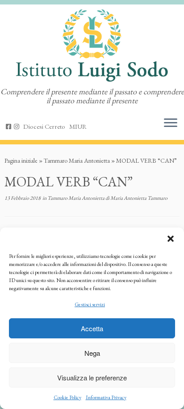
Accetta (92, 328)
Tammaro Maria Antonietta (77, 160)
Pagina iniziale (21, 160)
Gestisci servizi (90, 304)
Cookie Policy (67, 397)
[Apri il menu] (170, 124)
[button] (170, 238)
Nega (92, 353)
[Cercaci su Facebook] (10, 126)
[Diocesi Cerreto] (45, 126)
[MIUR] (79, 126)
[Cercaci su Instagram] (18, 126)
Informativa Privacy (106, 397)
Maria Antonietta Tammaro (138, 198)
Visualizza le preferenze (92, 377)
